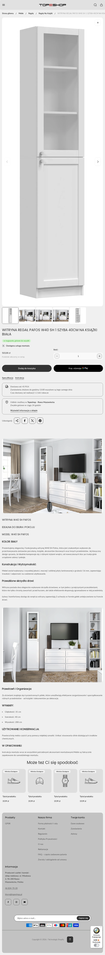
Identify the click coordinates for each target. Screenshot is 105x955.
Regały (31, 13)
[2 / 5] (27, 315)
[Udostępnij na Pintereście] (40, 421)
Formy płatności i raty (48, 823)
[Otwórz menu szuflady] (4, 5)
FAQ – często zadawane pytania (52, 854)
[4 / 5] (61, 315)
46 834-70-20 (11, 888)
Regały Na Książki (45, 13)
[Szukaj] (95, 5)
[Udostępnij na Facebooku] (25, 421)
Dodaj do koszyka (26, 368)
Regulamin (42, 833)
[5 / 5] (78, 315)
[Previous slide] (7, 162)
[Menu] (100, 927)
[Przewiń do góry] (70, 939)
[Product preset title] (14, 781)
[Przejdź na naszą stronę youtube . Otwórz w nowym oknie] (25, 902)
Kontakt (41, 828)
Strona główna (8, 13)
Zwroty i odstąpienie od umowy (52, 859)
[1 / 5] (10, 315)
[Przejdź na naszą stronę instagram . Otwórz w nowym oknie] (16, 902)
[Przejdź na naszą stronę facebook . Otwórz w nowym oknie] (8, 902)
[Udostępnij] (17, 421)
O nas (40, 844)
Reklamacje (43, 849)
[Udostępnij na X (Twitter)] (32, 421)
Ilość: (56, 349)
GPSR (7, 823)
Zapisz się (83, 918)
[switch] (96, 945)
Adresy (74, 833)
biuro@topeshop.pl (13, 894)
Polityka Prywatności (47, 839)
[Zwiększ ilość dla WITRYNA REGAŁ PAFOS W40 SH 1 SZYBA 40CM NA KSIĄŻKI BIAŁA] (99, 356)
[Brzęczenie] (98, 23)
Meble (21, 13)
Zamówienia (76, 828)
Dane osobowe (77, 823)
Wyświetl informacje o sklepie (23, 410)
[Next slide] (98, 162)
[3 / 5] (44, 315)
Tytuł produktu (9, 796)
